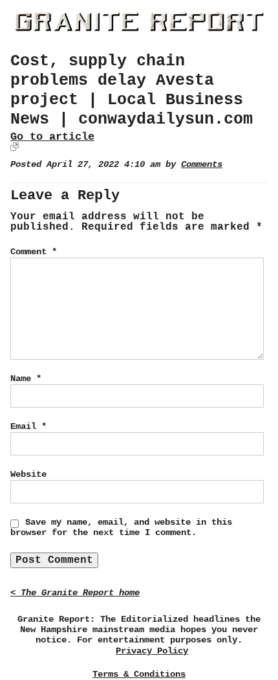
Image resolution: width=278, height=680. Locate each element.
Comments (201, 165)
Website (28, 474)
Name (25, 378)
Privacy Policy (152, 651)
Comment (33, 252)
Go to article (52, 137)
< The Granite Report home (75, 593)
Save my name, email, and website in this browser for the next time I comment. (121, 527)
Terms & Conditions (139, 674)
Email (28, 426)
